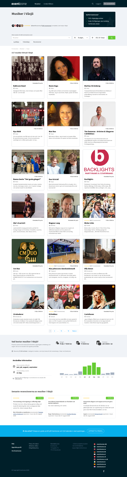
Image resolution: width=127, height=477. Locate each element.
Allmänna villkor (33, 446)
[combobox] (100, 37)
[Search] (92, 3)
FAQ (13, 444)
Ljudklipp (16, 42)
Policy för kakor (34, 444)
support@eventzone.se (79, 448)
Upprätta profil (95, 431)
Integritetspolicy (34, 448)
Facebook (103, 471)
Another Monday (71, 414)
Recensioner (37, 42)
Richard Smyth (99, 414)
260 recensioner (46, 25)
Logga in (98, 4)
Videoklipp (26, 42)
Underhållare (48, 4)
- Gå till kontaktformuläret (79, 444)
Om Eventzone (16, 451)
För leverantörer (109, 3)
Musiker (38, 4)
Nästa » (74, 331)
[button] (41, 37)
